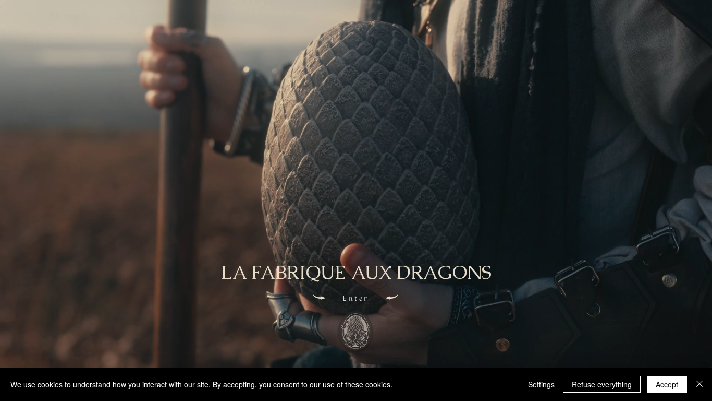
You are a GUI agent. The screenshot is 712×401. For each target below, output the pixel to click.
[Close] (699, 384)
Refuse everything (602, 384)
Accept (667, 384)
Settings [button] (541, 384)
